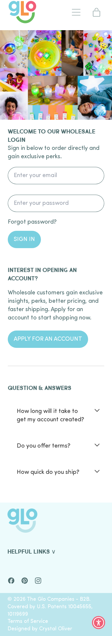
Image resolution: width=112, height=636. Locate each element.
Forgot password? (32, 222)
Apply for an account (48, 339)
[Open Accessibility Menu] (98, 622)
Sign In (24, 239)
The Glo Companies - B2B (58, 599)
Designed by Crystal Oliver (39, 629)
